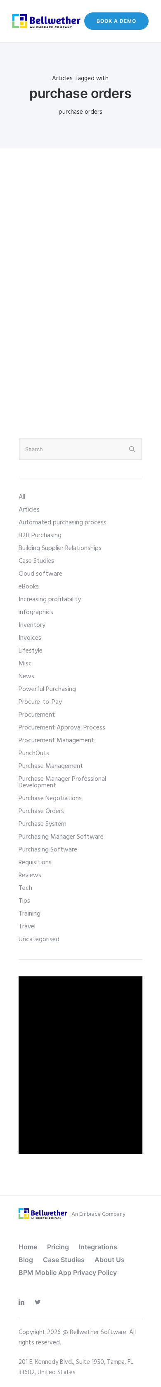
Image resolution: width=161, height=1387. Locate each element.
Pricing (58, 1247)
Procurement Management (56, 740)
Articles (29, 510)
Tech (25, 888)
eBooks (29, 586)
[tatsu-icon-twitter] (40, 1302)
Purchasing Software (48, 850)
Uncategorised (39, 939)
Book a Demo (116, 21)
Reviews (30, 875)
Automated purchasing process (63, 522)
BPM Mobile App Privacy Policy (68, 1272)
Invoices (30, 638)
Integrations (98, 1247)
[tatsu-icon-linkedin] (23, 1302)
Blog (26, 1259)
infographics (36, 612)
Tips (24, 901)
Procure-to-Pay (40, 702)
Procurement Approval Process (62, 728)
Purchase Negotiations (50, 798)
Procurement (37, 715)
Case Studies (36, 561)
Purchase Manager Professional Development (62, 782)
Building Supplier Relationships (60, 548)
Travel (27, 926)
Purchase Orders (41, 811)
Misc (25, 663)
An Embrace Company (98, 1214)
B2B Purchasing (40, 535)
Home (28, 1247)
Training (29, 914)
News (26, 676)
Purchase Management (51, 766)
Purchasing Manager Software (61, 837)
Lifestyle (31, 651)
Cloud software (40, 574)
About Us (110, 1259)
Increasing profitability (50, 599)
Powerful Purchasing (47, 689)
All (22, 497)
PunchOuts (34, 753)
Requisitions (35, 862)
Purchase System (42, 824)
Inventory (32, 625)
